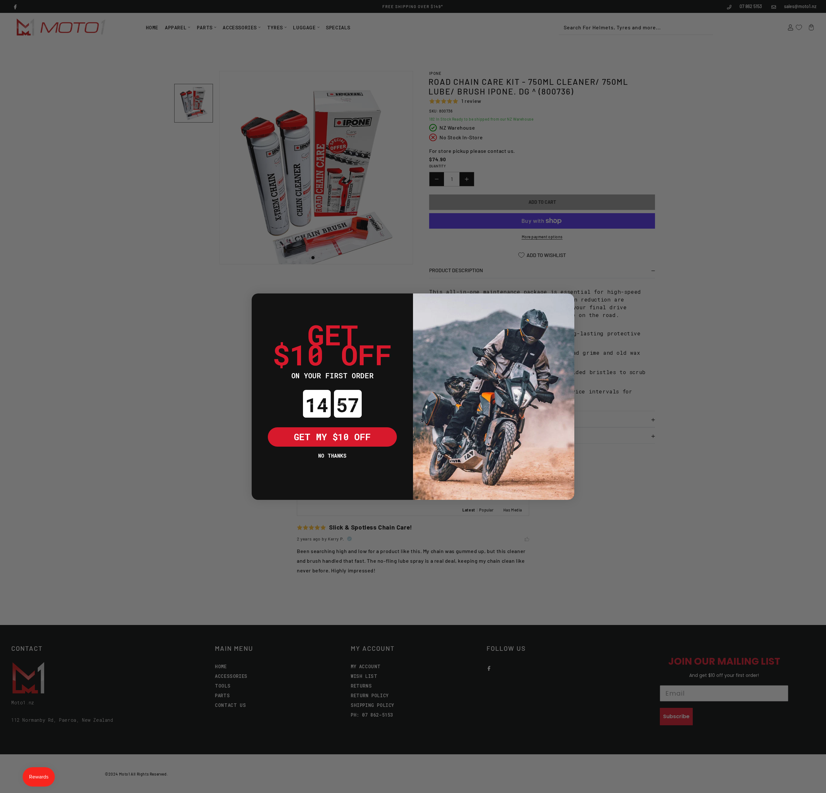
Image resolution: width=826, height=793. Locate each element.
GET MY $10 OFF (332, 437)
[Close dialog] (261, 303)
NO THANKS (332, 455)
